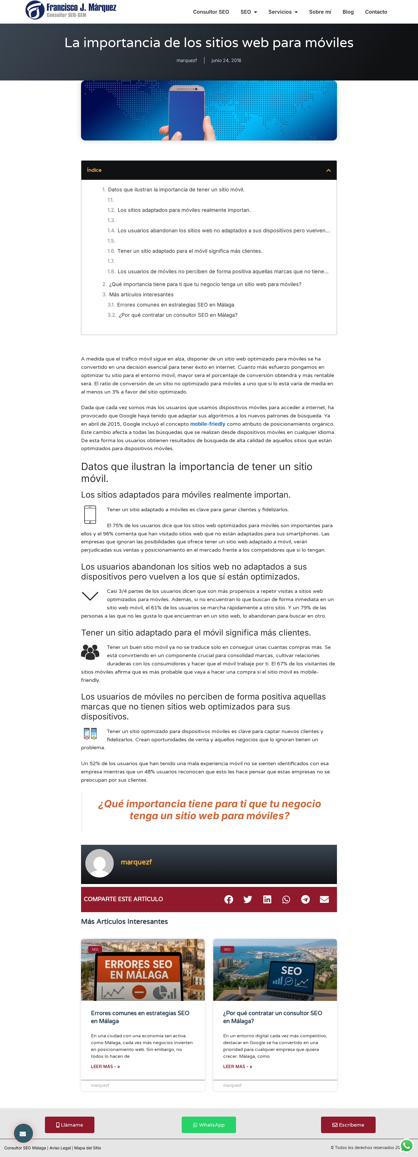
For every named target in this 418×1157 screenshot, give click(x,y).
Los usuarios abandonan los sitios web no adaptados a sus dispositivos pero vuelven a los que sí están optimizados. (224, 230)
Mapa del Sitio (87, 1147)
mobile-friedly (207, 424)
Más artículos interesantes (141, 294)
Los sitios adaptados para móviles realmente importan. (184, 210)
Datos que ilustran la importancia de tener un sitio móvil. (176, 190)
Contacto (376, 12)
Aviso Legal (60, 1147)
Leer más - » (105, 1066)
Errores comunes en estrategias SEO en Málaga (175, 305)
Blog (348, 12)
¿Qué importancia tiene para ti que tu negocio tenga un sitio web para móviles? (205, 284)
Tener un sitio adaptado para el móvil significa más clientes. (189, 251)
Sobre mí (320, 12)
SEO (246, 12)
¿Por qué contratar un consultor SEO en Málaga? (178, 315)
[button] (23, 1133)
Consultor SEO (211, 12)
